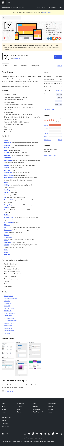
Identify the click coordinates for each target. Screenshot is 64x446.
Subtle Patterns (9, 330)
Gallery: (6, 207)
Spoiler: (6, 235)
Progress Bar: (8, 217)
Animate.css (8, 311)
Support (60, 66)
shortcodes (59, 101)
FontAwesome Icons (10, 298)
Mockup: (7, 210)
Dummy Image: (9, 175)
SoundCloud (8, 237)
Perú (7, 434)
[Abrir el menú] (61, 2)
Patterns (19, 412)
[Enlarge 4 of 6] (25, 362)
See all (60, 140)
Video (6, 252)
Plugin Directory (6, 7)
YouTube (7, 255)
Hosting (4, 409)
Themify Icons (8, 296)
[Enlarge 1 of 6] (11, 344)
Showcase (20, 403)
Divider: (6, 167)
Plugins (19, 409)
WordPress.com (7, 417)
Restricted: (8, 230)
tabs (61, 104)
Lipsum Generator (9, 313)
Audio (6, 140)
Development (35, 66)
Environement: (9, 177)
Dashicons (7, 303)
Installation (24, 66)
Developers (36, 409)
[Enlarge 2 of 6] (11, 362)
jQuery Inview (8, 325)
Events (50, 406)
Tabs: (6, 240)
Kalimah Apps (17, 58)
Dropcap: (7, 170)
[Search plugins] (19, 18)
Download (58, 57)
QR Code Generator (10, 321)
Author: (6, 147)
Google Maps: (8, 205)
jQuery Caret (8, 328)
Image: (6, 192)
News (3, 406)
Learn (34, 403)
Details (5, 66)
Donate (51, 409)
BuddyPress (6, 426)
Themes (19, 406)
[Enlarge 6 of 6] (39, 362)
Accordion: (7, 142)
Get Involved (52, 403)
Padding (7, 215)
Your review (47, 140)
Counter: (7, 165)
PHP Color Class (9, 318)
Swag (51, 412)
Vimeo (6, 250)
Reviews (14, 66)
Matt (4, 420)
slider (56, 104)
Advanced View (49, 109)
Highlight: (7, 185)
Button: (6, 152)
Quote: (6, 227)
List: (5, 197)
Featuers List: (8, 200)
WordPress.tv (38, 412)
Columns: (7, 155)
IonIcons (7, 301)
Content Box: (8, 160)
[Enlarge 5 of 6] (39, 344)
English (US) (59, 90)
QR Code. (7, 225)
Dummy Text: (8, 172)
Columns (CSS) (9, 157)
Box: (5, 150)
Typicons (7, 306)
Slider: (6, 232)
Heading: (7, 190)
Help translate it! (47, 12)
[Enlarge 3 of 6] (25, 344)
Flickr (6, 182)
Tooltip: (6, 245)
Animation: (7, 145)
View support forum (50, 155)
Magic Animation (9, 308)
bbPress (5, 423)
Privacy (4, 412)
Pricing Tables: (9, 222)
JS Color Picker (9, 323)
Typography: (8, 242)
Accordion (59, 94)
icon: (5, 195)
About (3, 403)
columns (60, 97)
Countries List (8, 316)
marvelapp (7, 333)
